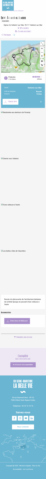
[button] (42, 18)
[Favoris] (37, 18)
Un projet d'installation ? (22, 3)
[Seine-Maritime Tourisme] (12, 18)
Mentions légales (25, 466)
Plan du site (36, 466)
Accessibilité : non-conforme (23, 469)
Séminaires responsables (36, 3)
